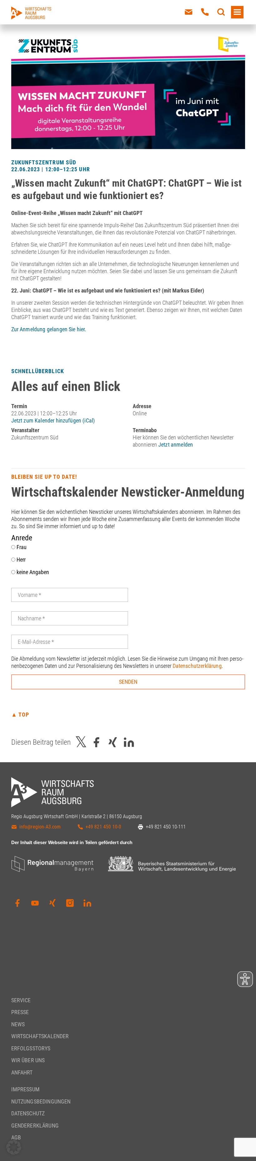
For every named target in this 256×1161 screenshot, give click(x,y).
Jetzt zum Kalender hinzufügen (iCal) (53, 420)
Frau (21, 547)
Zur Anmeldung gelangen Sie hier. (48, 329)
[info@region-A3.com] (188, 12)
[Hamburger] (237, 12)
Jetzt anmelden (175, 444)
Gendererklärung (35, 1125)
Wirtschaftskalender (40, 1036)
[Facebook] (17, 903)
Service (21, 1000)
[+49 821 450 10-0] (205, 12)
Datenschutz (28, 1113)
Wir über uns (28, 1060)
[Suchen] (221, 12)
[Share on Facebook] (96, 742)
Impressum (25, 1089)
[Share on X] (81, 742)
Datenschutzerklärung (197, 666)
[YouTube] (35, 903)
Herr (20, 559)
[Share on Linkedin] (129, 742)
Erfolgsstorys (31, 1048)
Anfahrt (22, 1072)
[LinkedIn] (87, 903)
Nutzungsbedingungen (41, 1101)
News (18, 1024)
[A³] (31, 13)
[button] (13, 1147)
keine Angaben (32, 572)
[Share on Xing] (113, 742)
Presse (20, 1012)
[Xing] (52, 903)
